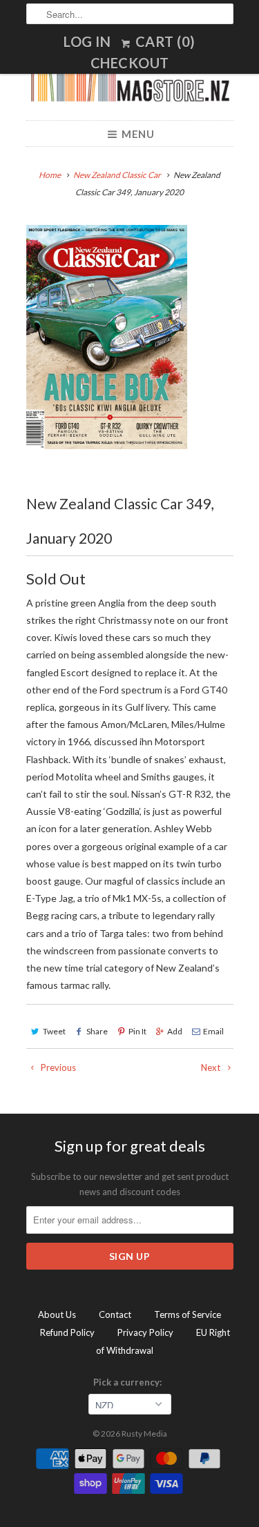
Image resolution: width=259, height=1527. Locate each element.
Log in (87, 41)
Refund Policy (67, 1332)
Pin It (137, 1031)
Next (211, 1067)
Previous (57, 1067)
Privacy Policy (145, 1332)
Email (213, 1031)
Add (174, 1031)
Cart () (163, 41)
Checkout (129, 63)
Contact (115, 1314)
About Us (57, 1314)
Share (97, 1031)
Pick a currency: (129, 1382)
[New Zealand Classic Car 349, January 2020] (107, 337)
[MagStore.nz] (129, 86)
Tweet (54, 1031)
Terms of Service (187, 1314)
